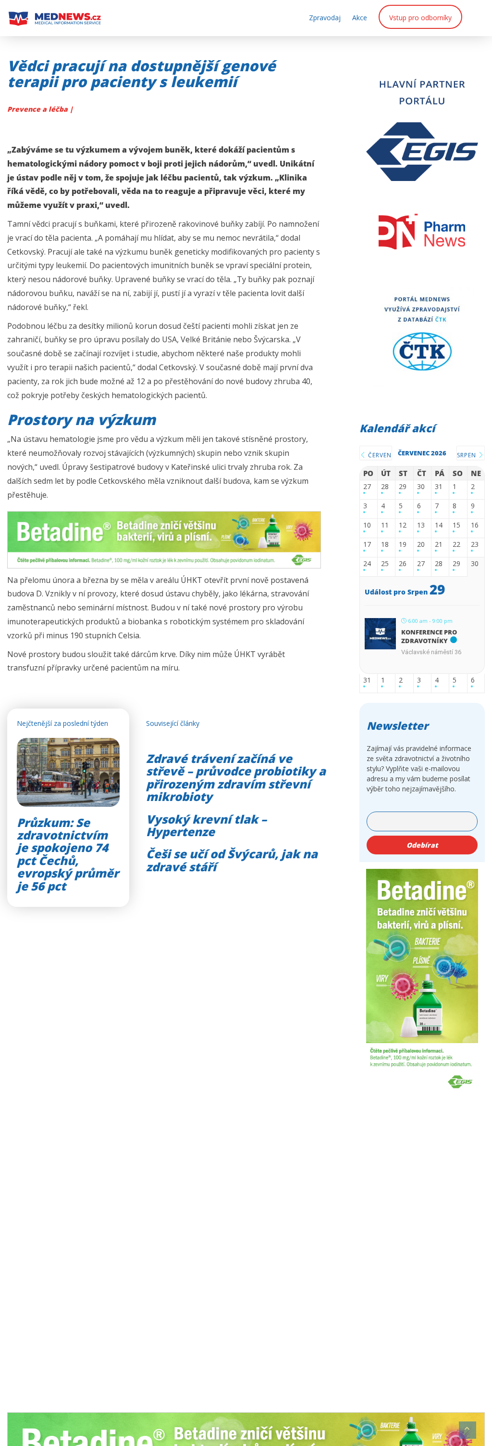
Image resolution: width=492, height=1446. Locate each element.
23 (475, 545)
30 (421, 487)
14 (439, 525)
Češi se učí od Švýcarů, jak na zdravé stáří (232, 860)
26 (402, 564)
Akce (359, 17)
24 (367, 564)
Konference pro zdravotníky (429, 636)
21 (439, 545)
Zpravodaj (325, 17)
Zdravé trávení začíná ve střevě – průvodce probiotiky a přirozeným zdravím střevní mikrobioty (236, 777)
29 (402, 487)
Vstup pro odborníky (420, 17)
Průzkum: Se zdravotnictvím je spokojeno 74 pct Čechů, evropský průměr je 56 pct (68, 854)
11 (385, 525)
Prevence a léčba (38, 109)
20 (421, 545)
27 (367, 487)
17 (367, 545)
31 (439, 487)
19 (402, 545)
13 (421, 525)
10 (367, 525)
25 (385, 564)
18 (385, 545)
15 (456, 525)
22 (456, 545)
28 (385, 487)
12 (402, 525)
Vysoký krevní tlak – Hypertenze (206, 825)
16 (475, 525)
